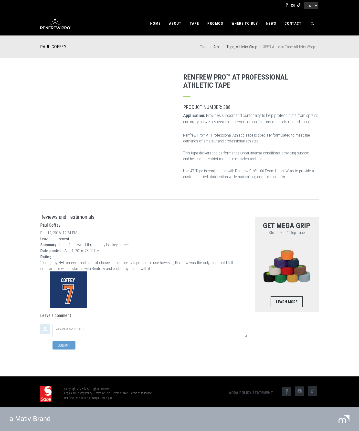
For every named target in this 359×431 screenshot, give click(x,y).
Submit (64, 345)
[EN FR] (310, 4)
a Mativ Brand (30, 418)
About (175, 23)
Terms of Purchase (141, 393)
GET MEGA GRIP (286, 225)
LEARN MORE (286, 302)
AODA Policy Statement (251, 392)
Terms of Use (102, 393)
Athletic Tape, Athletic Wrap (235, 46)
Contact (293, 23)
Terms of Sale (120, 393)
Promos (215, 23)
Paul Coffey (53, 46)
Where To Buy (245, 23)
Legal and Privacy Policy (78, 393)
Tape (194, 23)
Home (155, 23)
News (271, 23)
